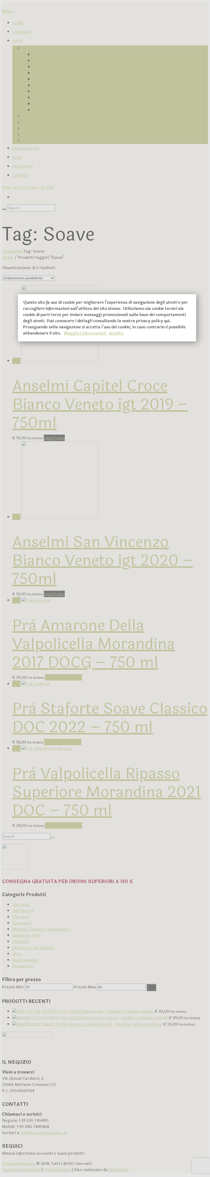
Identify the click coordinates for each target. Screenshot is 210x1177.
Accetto (116, 333)
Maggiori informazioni (85, 333)
